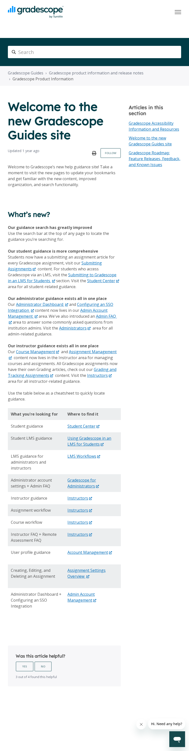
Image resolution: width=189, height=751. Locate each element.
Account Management (87, 552)
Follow (110, 153)
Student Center (101, 280)
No (43, 666)
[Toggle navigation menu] (178, 12)
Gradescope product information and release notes (96, 73)
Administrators (73, 328)
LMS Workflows (81, 456)
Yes (24, 666)
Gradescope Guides (25, 73)
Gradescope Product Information (43, 79)
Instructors (97, 375)
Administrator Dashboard (40, 304)
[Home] (35, 12)
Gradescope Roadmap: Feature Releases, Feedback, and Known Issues (154, 158)
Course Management (35, 351)
